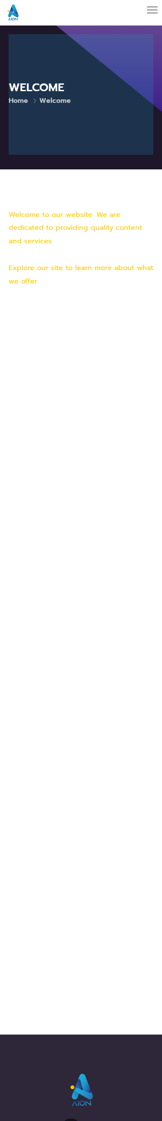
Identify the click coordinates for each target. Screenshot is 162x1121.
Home (18, 101)
